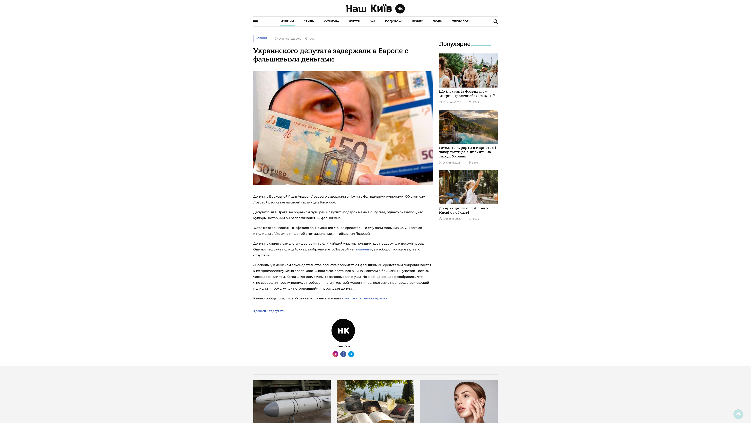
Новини (287, 21)
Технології (461, 21)
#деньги (259, 311)
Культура (331, 21)
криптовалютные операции (365, 298)
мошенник (363, 249)
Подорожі (393, 21)
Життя (354, 21)
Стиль (309, 21)
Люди (438, 21)
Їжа (372, 21)
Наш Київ (343, 346)
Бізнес (417, 21)
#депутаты (276, 311)
